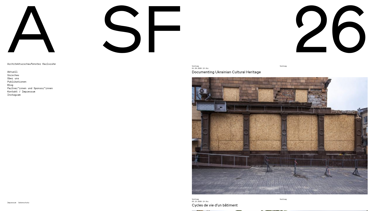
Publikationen (16, 81)
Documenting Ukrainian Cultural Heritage (226, 72)
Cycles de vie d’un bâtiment (215, 205)
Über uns (13, 78)
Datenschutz (23, 202)
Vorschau (13, 75)
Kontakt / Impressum (21, 91)
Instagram (14, 94)
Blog (10, 85)
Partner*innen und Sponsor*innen (30, 88)
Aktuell (12, 71)
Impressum (11, 202)
